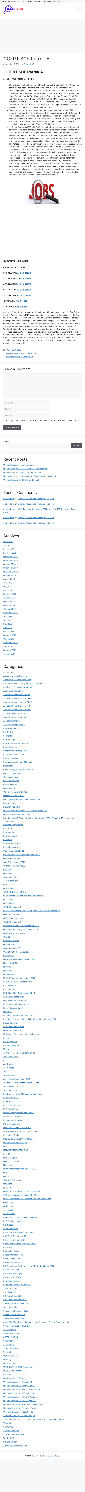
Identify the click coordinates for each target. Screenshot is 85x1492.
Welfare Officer (10, 1442)
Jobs (19, 350)
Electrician (7, 828)
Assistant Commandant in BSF (16, 695)
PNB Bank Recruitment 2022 (16, 1236)
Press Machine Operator (14, 1240)
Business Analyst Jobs (13, 758)
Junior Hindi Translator (13, 1086)
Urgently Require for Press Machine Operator (23, 1404)
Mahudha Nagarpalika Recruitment (18, 1113)
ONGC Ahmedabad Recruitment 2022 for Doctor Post (27, 1199)
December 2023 (10, 568)
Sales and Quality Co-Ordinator (17, 1285)
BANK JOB (8, 732)
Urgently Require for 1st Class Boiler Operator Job (25, 469)
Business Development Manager (17, 762)
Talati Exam (8, 1344)
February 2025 (9, 553)
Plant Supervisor (10, 1229)
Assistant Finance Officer (14, 713)
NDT (5, 1146)
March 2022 (8, 631)
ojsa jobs (7, 1187)
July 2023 (7, 583)
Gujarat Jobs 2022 (11, 948)
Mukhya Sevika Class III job (15, 1143)
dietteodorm (8, 499)
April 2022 (7, 628)
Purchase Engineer (11, 1258)
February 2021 (9, 650)
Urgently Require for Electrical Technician (21, 1389)
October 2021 (9, 639)
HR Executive (9, 970)
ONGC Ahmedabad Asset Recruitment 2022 (23, 1191)
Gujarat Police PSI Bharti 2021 (19, 357)
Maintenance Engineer (13, 1120)
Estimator (7, 840)
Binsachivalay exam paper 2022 (17, 751)
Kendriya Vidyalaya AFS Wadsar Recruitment (23, 1094)
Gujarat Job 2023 (11, 941)
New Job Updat (10, 1157)
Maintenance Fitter (11, 1124)
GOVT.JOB (11, 350)
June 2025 (8, 542)
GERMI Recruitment (11, 858)
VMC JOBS (8, 1427)
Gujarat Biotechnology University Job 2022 (22, 929)
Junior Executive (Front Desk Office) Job (21, 1083)
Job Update (8, 1068)
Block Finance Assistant (13, 754)
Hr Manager (8, 974)
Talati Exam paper (11, 1348)
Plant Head (8, 1225)
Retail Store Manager (12, 1273)
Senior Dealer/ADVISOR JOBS (16, 1303)
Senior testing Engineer (13, 1318)
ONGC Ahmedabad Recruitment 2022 (20, 1195)
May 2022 (7, 624)
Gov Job (7, 869)
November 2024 (10, 560)
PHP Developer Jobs (12, 1221)
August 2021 (8, 646)
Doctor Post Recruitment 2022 (16, 814)
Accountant (8, 672)
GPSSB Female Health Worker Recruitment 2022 (24, 896)
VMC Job (7, 1423)
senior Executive (10, 1307)
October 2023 (9, 575)
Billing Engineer (10, 747)
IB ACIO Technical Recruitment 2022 (19, 978)
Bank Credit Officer (11, 728)
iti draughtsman (10, 1042)
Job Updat (8, 1064)
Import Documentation (13, 1008)
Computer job (9, 788)
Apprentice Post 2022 (13, 691)
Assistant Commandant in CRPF (17, 702)
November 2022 (10, 605)
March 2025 (8, 549)
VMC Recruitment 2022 (13, 1434)
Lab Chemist (9, 1101)
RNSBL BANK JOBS (12, 1277)
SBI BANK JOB (9, 1292)
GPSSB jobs (8, 903)
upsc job (7, 1374)
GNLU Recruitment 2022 (14, 866)
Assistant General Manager (15, 717)
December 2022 (10, 601)
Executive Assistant (12, 847)
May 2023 (7, 586)
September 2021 (10, 643)
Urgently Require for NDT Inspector (18, 1393)
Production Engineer (12, 1251)
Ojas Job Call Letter (12, 1180)
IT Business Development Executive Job (21, 1034)
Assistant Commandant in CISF (17, 698)
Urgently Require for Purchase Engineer (20, 1408)
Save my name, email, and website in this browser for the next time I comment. (41, 420)
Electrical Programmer (13, 825)
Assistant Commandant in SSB (17, 710)
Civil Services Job (11, 781)
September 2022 (10, 613)
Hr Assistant (8, 967)
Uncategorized (9, 1363)
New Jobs (7, 1165)
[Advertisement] (42, 36)
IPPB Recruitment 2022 (13, 1027)
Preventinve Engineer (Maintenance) (19, 1244)
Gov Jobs (7, 873)
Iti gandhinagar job (11, 1045)
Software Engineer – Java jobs (16, 1326)
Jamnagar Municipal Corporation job (19, 1053)
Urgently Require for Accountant (17, 1382)
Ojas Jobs (7, 1184)
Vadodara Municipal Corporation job (19, 1416)
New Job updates (11, 1161)
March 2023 (8, 590)
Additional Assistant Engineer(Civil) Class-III (22, 683)
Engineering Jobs (11, 836)
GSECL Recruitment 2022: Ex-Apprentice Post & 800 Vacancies (31, 911)
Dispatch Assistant (11, 807)
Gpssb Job (8, 899)
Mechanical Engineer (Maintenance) (19, 1139)
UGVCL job (8, 1359)
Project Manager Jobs (13, 1255)
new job (6, 1154)
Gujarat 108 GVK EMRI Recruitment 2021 (21, 926)
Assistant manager (11, 721)
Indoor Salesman (10, 1023)
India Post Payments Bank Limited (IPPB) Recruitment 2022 (29, 1019)
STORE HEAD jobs (11, 1337)
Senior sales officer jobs (14, 1315)
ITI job (6, 1049)
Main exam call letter (12, 1116)
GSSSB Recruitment (12, 922)
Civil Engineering (10, 777)
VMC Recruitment (11, 1431)
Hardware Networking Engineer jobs (19, 959)
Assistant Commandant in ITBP (17, 706)
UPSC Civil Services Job (14, 1371)
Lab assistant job (11, 1098)
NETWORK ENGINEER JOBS (15, 1150)
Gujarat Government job (14, 933)
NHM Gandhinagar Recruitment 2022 (19, 1169)
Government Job (10, 877)
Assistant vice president (14, 725)
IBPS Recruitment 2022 (13, 997)
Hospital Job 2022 (11, 963)
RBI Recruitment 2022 (13, 1262)
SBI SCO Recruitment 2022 (15, 1300)
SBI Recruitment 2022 (13, 1296)
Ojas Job (7, 1176)
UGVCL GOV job (10, 1356)
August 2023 (9, 579)
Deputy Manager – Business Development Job (23, 799)
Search (6, 441)
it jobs (6, 1038)
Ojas (5, 1172)
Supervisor (8, 1341)
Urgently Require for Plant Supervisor (19, 1401)
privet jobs (8, 1247)
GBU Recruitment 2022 (13, 851)
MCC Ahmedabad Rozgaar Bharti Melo (20, 1131)
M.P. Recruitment (10, 1109)
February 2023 (9, 594)
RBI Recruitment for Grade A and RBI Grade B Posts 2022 (28, 1266)
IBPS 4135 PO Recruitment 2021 (17, 982)
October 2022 (9, 609)
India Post (7, 1012)
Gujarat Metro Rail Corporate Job (18, 952)
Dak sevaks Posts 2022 (13, 796)
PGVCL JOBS (9, 1214)
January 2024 (9, 564)
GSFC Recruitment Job (13, 918)
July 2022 (7, 616)
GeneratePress (54, 1456)
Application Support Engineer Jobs (18, 687)
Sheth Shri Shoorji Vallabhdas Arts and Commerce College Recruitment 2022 (37, 1322)
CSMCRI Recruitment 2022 (15, 792)
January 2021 (9, 654)
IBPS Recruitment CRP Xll (14, 1000)
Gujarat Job (8, 937)
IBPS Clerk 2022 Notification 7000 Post (20, 993)
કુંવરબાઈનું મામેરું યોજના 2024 (15, 1445)
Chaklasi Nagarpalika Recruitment (18, 769)
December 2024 (10, 557)
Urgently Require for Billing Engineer (19, 1386)
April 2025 (7, 545)
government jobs (10, 881)
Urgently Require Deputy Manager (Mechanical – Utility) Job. (30, 476)
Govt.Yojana (8, 888)
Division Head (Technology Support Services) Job (25, 811)
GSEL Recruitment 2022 (14, 914)
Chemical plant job (11, 773)
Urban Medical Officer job (14, 1378)
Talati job (7, 1352)
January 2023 (9, 598)
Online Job (8, 1206)
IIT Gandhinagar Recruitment (16, 1004)
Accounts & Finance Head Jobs (17, 680)
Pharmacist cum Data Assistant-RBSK (20, 1217)
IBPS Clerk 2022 (10, 989)
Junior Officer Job (11, 1090)
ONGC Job (8, 1202)
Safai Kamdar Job (11, 1281)
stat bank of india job (12, 1333)
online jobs (8, 1210)
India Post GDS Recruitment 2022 (18, 1015)
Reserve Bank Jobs (11, 1270)
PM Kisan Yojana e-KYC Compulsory (19, 1232)
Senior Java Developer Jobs (15, 1311)
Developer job (9, 803)
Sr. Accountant (9, 1330)
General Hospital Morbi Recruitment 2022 (21, 855)
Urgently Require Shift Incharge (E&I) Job (21, 480)
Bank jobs (7, 736)
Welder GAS (8, 1438)
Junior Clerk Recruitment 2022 (16, 1079)
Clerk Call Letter (10, 784)
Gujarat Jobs (9, 944)
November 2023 (10, 571)
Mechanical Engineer (12, 1135)
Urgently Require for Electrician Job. (19, 465)
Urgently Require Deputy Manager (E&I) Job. (22, 472)
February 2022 (9, 635)
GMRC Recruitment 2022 (14, 862)
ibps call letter (9, 985)
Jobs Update (9, 1075)
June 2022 (8, 620)
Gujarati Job (8, 956)
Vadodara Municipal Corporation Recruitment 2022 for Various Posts (33, 1419)
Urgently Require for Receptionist (18, 1412)
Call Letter (8, 766)
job (4, 1060)
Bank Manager (9, 739)
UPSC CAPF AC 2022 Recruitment (18, 1367)
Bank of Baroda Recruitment (15, 743)
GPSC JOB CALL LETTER (14, 892)
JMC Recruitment (11, 1056)
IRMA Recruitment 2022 (13, 1030)
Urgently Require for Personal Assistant (20, 1397)
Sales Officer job (10, 1288)
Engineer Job (9, 832)
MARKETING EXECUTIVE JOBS (17, 1128)
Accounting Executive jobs (15, 676)
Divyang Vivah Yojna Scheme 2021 (21, 353)
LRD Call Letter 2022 (12, 1105)
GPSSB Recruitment (12, 907)
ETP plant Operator (11, 843)
